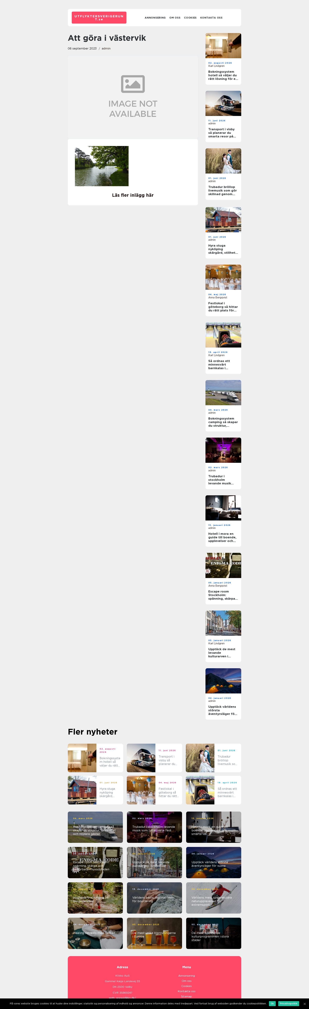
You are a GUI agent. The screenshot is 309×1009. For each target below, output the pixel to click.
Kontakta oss (211, 17)
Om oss (174, 17)
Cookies (190, 17)
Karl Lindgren (216, 66)
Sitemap (186, 996)
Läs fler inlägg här (133, 195)
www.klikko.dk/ (126, 998)
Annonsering (155, 17)
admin (106, 48)
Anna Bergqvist (217, 297)
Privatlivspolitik (288, 1003)
